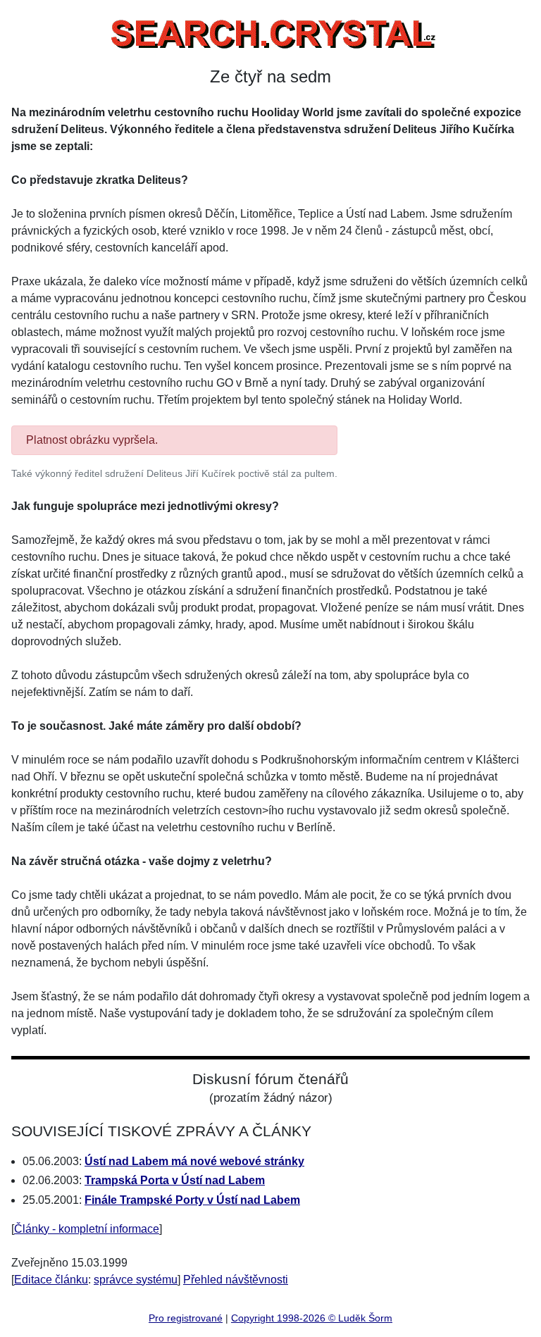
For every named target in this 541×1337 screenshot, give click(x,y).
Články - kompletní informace (86, 1229)
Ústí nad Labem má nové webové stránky (194, 1161)
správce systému (136, 1280)
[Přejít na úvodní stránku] (270, 31)
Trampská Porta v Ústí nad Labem (175, 1180)
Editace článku (51, 1280)
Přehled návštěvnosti (235, 1280)
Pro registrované (186, 1318)
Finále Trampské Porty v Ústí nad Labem (192, 1200)
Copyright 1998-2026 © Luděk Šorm (311, 1318)
